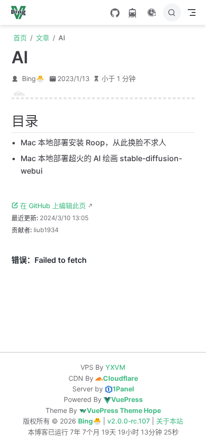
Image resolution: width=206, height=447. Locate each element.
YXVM (115, 367)
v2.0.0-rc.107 (129, 421)
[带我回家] (21, 12)
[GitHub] (115, 13)
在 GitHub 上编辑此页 (53, 205)
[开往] (132, 13)
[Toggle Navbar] (191, 12)
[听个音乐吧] (151, 12)
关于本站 (169, 421)
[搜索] (172, 12)
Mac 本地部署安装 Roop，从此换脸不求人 (93, 142)
